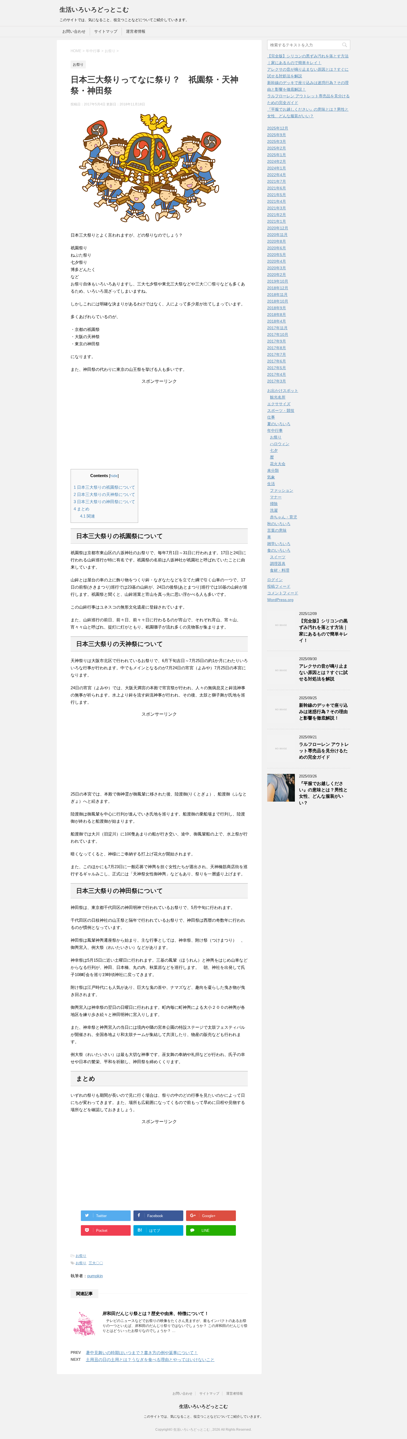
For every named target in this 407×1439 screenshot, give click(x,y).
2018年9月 (276, 308)
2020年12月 (277, 228)
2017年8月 (276, 348)
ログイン (275, 579)
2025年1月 (276, 155)
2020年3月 (276, 268)
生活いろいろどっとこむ (94, 9)
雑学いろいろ (278, 543)
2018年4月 (276, 321)
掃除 (274, 503)
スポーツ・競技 (280, 410)
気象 (271, 477)
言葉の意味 (277, 530)
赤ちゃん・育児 (283, 517)
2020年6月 (276, 248)
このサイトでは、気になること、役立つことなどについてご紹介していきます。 (203, 1416)
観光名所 (277, 397)
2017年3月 (276, 381)
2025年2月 (276, 148)
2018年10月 (277, 301)
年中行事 (275, 430)
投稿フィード (278, 586)
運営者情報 (135, 31)
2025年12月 (277, 128)
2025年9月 (276, 135)
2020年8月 (276, 241)
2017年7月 (276, 354)
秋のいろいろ (278, 523)
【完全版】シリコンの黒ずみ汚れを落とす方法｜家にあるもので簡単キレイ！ (323, 631)
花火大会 (277, 464)
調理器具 (277, 563)
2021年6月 (276, 188)
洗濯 (274, 510)
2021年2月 (276, 214)
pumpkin (95, 1275)
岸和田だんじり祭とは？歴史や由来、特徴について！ (155, 1313)
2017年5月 (276, 368)
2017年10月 (277, 334)
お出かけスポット (282, 390)
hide (114, 476)
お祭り (81, 1256)
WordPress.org (280, 599)
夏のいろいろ (278, 424)
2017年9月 (276, 341)
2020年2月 (276, 274)
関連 (87, 516)
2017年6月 (276, 361)
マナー (276, 497)
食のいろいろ (278, 550)
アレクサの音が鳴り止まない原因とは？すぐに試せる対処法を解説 (323, 673)
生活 (271, 484)
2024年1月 (276, 168)
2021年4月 (276, 201)
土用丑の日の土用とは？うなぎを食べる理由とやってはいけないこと (150, 1359)
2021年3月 (276, 208)
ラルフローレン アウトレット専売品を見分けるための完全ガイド (324, 751)
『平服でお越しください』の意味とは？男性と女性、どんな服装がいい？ (323, 793)
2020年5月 (276, 254)
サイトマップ (105, 31)
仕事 (271, 417)
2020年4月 (276, 261)
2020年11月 (277, 234)
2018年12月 (277, 288)
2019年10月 (277, 281)
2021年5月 (276, 194)
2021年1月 (276, 221)
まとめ (81, 508)
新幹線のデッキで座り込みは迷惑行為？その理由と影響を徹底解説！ (323, 712)
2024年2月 (276, 161)
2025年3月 (276, 141)
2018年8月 (276, 314)
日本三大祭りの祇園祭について (104, 487)
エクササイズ (278, 404)
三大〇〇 (96, 1263)
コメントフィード (282, 593)
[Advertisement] (159, 419)
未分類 (273, 470)
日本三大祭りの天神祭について (104, 494)
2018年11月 (277, 294)
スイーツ (277, 557)
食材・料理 (279, 570)
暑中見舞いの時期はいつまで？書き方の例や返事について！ (142, 1352)
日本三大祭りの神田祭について (104, 501)
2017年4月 (276, 374)
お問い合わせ (74, 31)
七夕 (274, 450)
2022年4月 (276, 175)
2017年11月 (277, 328)
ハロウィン (279, 444)
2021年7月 (276, 181)
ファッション (281, 490)
